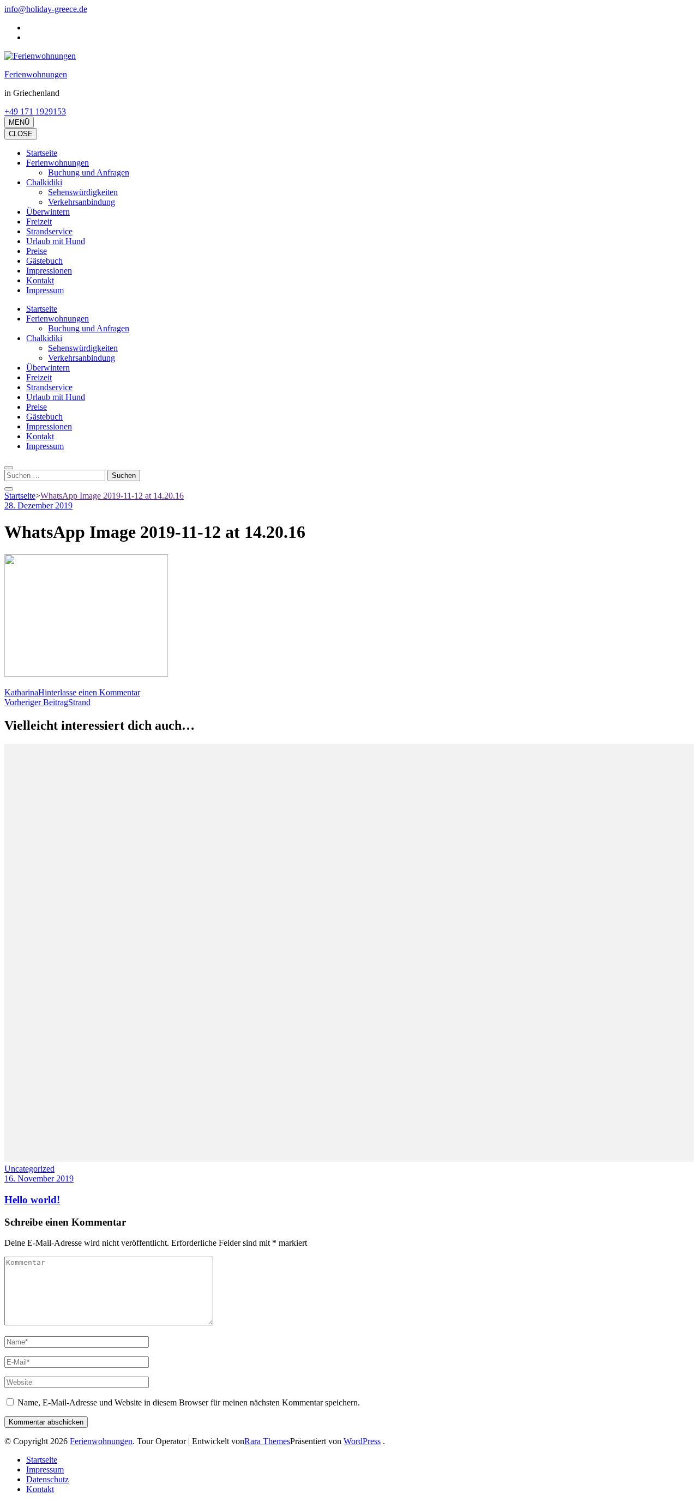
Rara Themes (267, 1441)
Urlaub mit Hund (55, 241)
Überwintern (48, 211)
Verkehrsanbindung (81, 202)
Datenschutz (47, 1479)
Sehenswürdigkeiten (83, 192)
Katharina (21, 692)
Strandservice (49, 231)
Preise (36, 251)
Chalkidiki (44, 182)
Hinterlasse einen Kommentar (89, 692)
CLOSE (21, 134)
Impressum (45, 290)
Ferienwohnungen (35, 74)
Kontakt (40, 280)
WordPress (362, 1441)
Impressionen (49, 270)
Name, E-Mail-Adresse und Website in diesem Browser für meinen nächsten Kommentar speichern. (188, 1402)
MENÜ (19, 122)
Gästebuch (44, 260)
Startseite (41, 152)
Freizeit (39, 221)
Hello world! (32, 1199)
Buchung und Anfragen (88, 172)
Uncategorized (29, 1168)
